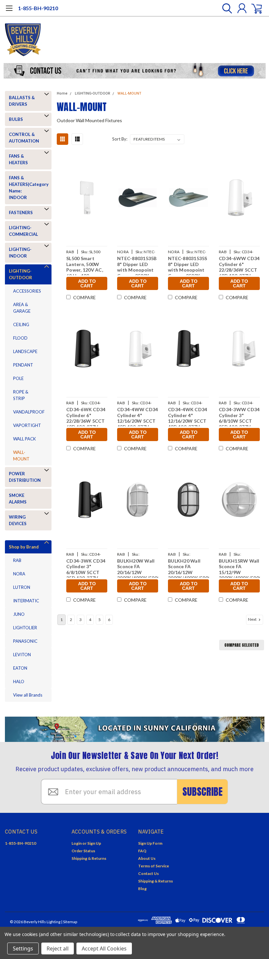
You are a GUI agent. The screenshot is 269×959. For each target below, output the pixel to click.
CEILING (21, 324)
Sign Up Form (150, 843)
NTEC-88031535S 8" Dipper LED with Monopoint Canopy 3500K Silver (187, 265)
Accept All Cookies (104, 948)
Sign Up (94, 843)
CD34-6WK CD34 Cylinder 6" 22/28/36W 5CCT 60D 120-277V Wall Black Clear (85, 416)
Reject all (58, 948)
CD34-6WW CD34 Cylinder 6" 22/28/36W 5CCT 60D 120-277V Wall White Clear (239, 265)
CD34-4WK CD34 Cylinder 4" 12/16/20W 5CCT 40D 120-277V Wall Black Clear (187, 416)
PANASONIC (25, 641)
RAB (17, 560)
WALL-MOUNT (21, 455)
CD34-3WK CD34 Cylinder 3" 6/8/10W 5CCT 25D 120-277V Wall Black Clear (85, 568)
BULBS (16, 119)
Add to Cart (87, 283)
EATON (20, 668)
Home (62, 93)
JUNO (19, 614)
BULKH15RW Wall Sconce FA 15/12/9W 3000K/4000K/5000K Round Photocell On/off (239, 568)
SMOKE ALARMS (18, 498)
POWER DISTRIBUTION (25, 477)
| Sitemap (69, 921)
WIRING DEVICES (18, 520)
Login (77, 843)
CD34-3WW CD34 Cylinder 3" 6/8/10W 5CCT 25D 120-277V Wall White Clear (239, 416)
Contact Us (148, 873)
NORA (19, 573)
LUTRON (21, 587)
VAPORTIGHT (27, 425)
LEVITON (22, 654)
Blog (142, 888)
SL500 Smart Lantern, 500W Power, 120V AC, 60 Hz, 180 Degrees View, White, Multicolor (86, 265)
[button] (135, 70)
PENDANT (23, 365)
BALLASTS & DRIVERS (22, 101)
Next (252, 619)
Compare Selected (241, 645)
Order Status (83, 850)
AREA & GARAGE (22, 308)
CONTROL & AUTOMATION (24, 138)
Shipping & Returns (89, 858)
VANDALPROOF (29, 411)
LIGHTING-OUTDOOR (20, 274)
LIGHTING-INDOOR (20, 252)
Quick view (86, 198)
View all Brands (27, 695)
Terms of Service (153, 865)
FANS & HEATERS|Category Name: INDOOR (27, 187)
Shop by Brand (24, 546)
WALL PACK (24, 438)
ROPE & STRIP (20, 395)
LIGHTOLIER (25, 627)
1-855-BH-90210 (38, 8)
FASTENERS (21, 212)
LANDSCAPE (25, 351)
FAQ (142, 850)
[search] (226, 8)
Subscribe (202, 791)
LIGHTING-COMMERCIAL (23, 231)
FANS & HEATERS (18, 159)
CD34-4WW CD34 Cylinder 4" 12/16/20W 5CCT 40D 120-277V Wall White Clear (137, 416)
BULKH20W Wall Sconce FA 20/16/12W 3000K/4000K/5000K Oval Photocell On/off (137, 568)
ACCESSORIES (27, 291)
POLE (18, 378)
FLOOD (20, 338)
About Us (146, 858)
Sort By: (119, 139)
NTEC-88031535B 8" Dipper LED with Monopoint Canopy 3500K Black (137, 265)
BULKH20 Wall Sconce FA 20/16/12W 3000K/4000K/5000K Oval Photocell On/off (188, 568)
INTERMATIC (26, 600)
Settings (23, 948)
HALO (18, 681)
